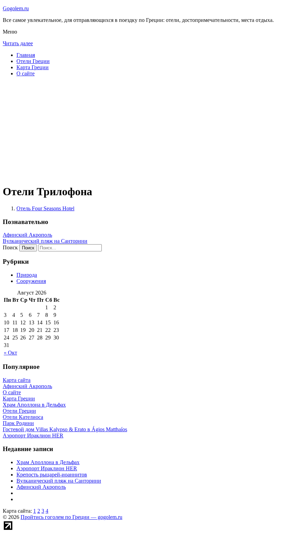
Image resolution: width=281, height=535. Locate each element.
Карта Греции (32, 67)
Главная (25, 55)
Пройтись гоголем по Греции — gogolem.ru (71, 517)
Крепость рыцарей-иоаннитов (51, 474)
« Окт (10, 353)
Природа (26, 275)
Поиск (10, 247)
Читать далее (18, 43)
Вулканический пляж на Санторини (45, 241)
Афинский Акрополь (27, 235)
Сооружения (31, 281)
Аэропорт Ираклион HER (46, 468)
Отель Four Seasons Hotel (45, 208)
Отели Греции (33, 61)
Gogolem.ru (16, 8)
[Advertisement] (140, 130)
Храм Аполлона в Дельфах (48, 462)
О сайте (25, 73)
